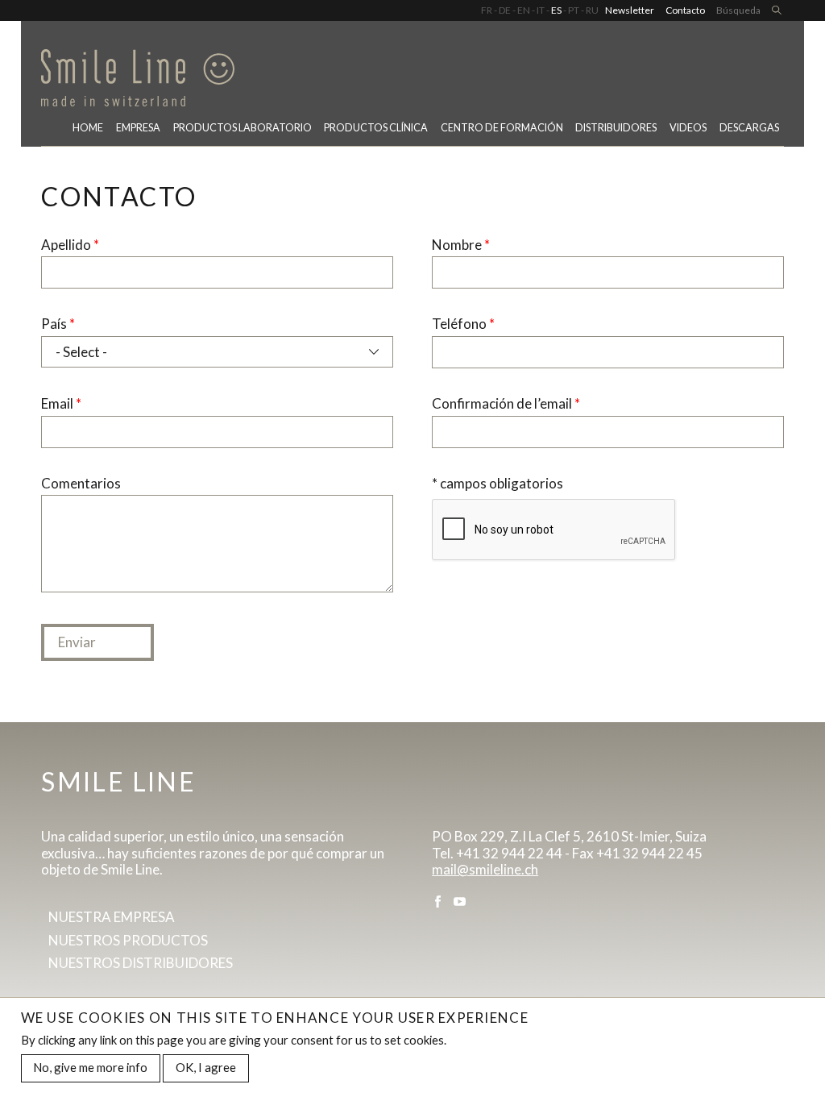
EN (523, 10)
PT (573, 10)
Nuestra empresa (111, 916)
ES (556, 10)
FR (486, 10)
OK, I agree (206, 1067)
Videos (688, 128)
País (58, 324)
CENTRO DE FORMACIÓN (502, 128)
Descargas (749, 128)
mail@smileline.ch (485, 869)
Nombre (461, 245)
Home (88, 128)
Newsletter (629, 10)
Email (61, 404)
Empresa (138, 128)
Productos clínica (376, 128)
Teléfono (463, 324)
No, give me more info (90, 1067)
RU (592, 10)
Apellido (70, 245)
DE (505, 10)
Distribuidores (616, 128)
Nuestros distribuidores (140, 962)
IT (541, 10)
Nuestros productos (128, 940)
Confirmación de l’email (506, 404)
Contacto (685, 10)
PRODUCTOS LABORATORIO (242, 128)
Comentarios (81, 484)
